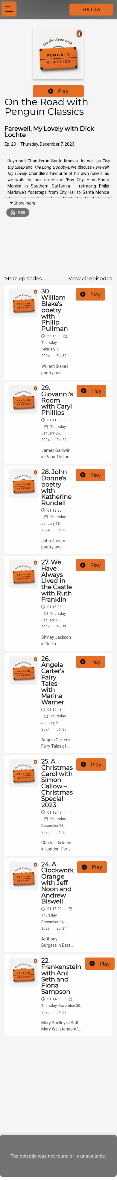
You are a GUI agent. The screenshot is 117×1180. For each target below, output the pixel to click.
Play (63, 91)
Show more (24, 202)
